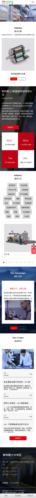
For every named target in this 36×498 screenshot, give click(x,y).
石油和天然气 (11, 207)
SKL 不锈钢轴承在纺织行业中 (16, 424)
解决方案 (18, 31)
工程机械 (25, 190)
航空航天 (12, 185)
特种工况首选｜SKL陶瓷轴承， (17, 403)
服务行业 (18, 179)
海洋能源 (28, 203)
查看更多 (10, 127)
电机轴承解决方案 (18, 74)
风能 (15, 212)
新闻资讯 (18, 341)
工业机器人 (26, 212)
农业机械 (24, 185)
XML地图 (21, 492)
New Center (18, 337)
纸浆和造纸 (26, 207)
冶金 (6, 203)
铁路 (7, 212)
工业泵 (26, 216)
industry (18, 175)
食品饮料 (11, 194)
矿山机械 (16, 203)
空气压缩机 (24, 194)
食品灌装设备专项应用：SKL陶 (17, 382)
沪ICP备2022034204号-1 (9, 492)
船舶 (18, 199)
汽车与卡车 (12, 190)
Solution (18, 28)
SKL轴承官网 (14, 483)
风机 (17, 216)
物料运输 (28, 199)
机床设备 (8, 199)
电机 (8, 216)
